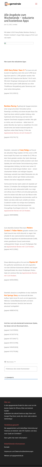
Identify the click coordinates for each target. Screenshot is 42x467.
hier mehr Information (19, 438)
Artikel (15, 24)
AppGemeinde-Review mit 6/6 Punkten (17, 133)
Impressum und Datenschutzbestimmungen (18, 451)
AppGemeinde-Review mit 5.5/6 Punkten (20, 247)
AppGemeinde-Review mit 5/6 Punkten (17, 211)
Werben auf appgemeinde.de (13, 456)
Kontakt (6, 447)
